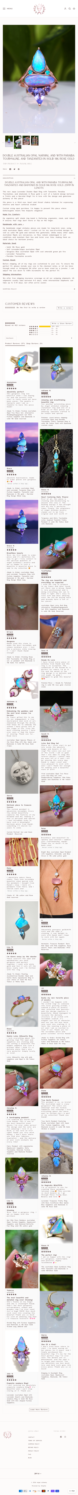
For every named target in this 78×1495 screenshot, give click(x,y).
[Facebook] (62, 1438)
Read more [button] (12, 736)
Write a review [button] (65, 308)
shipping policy (33, 1444)
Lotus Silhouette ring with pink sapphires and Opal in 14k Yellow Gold (20, 1059)
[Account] (65, 9)
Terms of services (35, 1440)
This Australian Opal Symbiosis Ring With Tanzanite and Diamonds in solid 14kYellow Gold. (56, 1268)
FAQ (29, 1454)
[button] (33, 326)
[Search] (70, 9)
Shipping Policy (10, 289)
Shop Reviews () (34, 343)
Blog (30, 1457)
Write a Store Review (62, 323)
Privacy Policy (33, 1451)
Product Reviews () (15, 343)
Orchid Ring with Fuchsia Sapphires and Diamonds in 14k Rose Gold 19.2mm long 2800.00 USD (21, 1324)
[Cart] (74, 9)
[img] (15, 323)
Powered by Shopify (39, 1486)
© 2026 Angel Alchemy (39, 1482)
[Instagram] (66, 1438)
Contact (31, 1437)
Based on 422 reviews (15, 325)
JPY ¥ (36, 1474)
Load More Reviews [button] (39, 1409)
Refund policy (33, 1447)
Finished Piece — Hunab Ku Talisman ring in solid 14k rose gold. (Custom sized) (56, 685)
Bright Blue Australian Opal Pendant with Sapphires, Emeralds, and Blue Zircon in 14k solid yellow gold (56, 854)
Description (8, 178)
